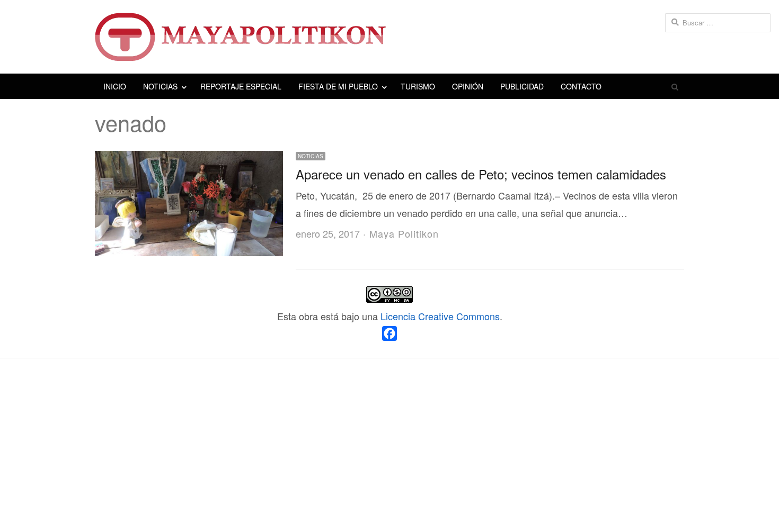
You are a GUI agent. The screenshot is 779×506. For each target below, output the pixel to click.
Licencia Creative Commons (440, 316)
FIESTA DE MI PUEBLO (338, 86)
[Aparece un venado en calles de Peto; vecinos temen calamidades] (189, 159)
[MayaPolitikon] (389, 37)
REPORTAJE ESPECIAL (240, 86)
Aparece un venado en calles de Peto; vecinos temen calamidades (481, 174)
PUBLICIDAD (522, 86)
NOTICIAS (160, 86)
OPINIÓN (467, 86)
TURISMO (418, 86)
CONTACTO (581, 86)
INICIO (114, 86)
